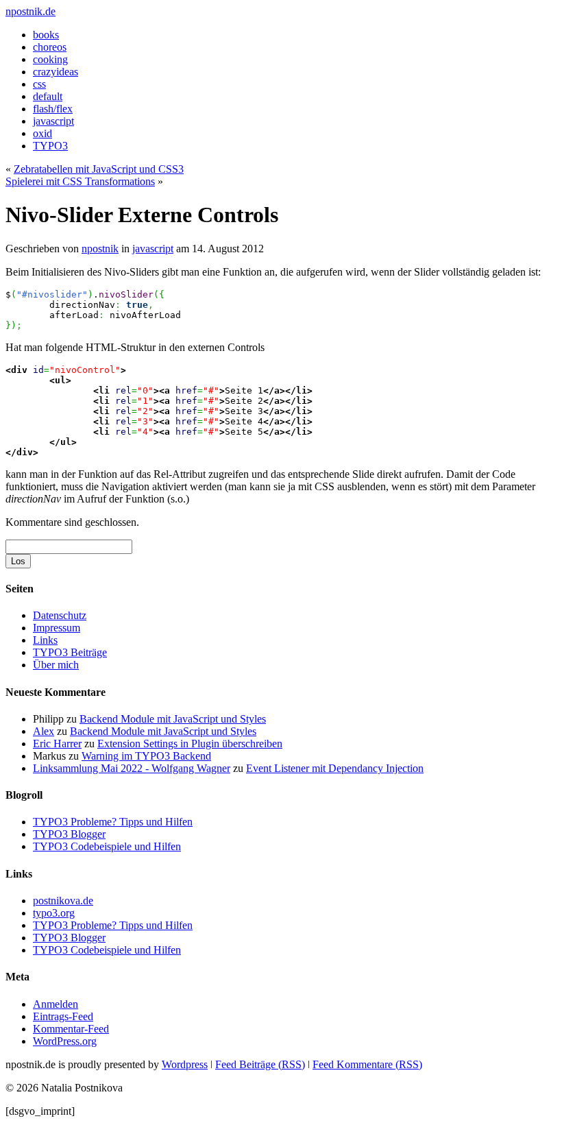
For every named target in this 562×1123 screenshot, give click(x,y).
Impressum (56, 627)
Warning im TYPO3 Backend (146, 756)
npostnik (100, 248)
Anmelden (55, 1004)
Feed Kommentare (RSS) (367, 1064)
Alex (43, 731)
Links (45, 640)
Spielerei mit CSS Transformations (80, 181)
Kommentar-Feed (71, 1029)
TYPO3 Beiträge (70, 652)
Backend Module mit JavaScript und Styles (173, 719)
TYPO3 (50, 146)
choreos (49, 47)
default (47, 96)
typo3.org (54, 913)
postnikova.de (63, 900)
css (39, 84)
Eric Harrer (57, 743)
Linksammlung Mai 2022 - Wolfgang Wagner (131, 768)
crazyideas (55, 71)
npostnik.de (30, 11)
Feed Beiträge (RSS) (260, 1064)
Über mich (56, 665)
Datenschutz (59, 615)
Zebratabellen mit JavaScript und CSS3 (99, 169)
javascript (53, 121)
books (46, 34)
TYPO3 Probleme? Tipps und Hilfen (113, 822)
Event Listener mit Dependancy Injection (335, 768)
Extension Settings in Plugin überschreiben (189, 743)
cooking (50, 59)
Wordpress (185, 1064)
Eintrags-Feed (63, 1016)
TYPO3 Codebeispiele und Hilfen (107, 846)
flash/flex (53, 108)
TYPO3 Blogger (69, 834)
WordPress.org (65, 1041)
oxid (42, 133)
